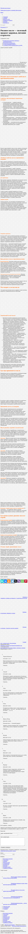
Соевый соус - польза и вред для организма (13, 643)
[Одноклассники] (8, 581)
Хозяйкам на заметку (7, 20)
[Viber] (19, 581)
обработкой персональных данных (8, 850)
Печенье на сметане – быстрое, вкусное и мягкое (13, 628)
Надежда (5, 764)
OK (13, 932)
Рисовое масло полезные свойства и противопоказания (11, 41)
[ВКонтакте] (5, 581)
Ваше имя (3, 831)
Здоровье (5, 18)
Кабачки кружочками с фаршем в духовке (13, 613)
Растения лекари (6, 867)
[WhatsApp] (22, 581)
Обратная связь (6, 906)
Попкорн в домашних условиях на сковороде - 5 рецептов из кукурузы (14, 598)
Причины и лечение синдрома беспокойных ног (11, 645)
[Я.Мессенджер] (2, 581)
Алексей (5, 671)
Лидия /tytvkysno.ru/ (7, 656)
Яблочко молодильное (10, 924)
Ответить (5, 665)
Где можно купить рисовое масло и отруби (12, 45)
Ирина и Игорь (6, 719)
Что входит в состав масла (9, 43)
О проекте (5, 908)
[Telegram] (12, 581)
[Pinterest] (25, 581)
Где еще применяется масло (9, 44)
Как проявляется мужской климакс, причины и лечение (13, 647)
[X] (15, 581)
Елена (4, 703)
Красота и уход (6, 19)
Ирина (4, 815)
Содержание (6, 907)
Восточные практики (8, 858)
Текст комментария (5, 837)
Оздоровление (6, 863)
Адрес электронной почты (6, 833)
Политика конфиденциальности (19, 925)
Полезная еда (6, 22)
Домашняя (5, 16)
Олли (4, 801)
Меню (2, 12)
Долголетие (5, 860)
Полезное (5, 21)
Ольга (4, 750)
